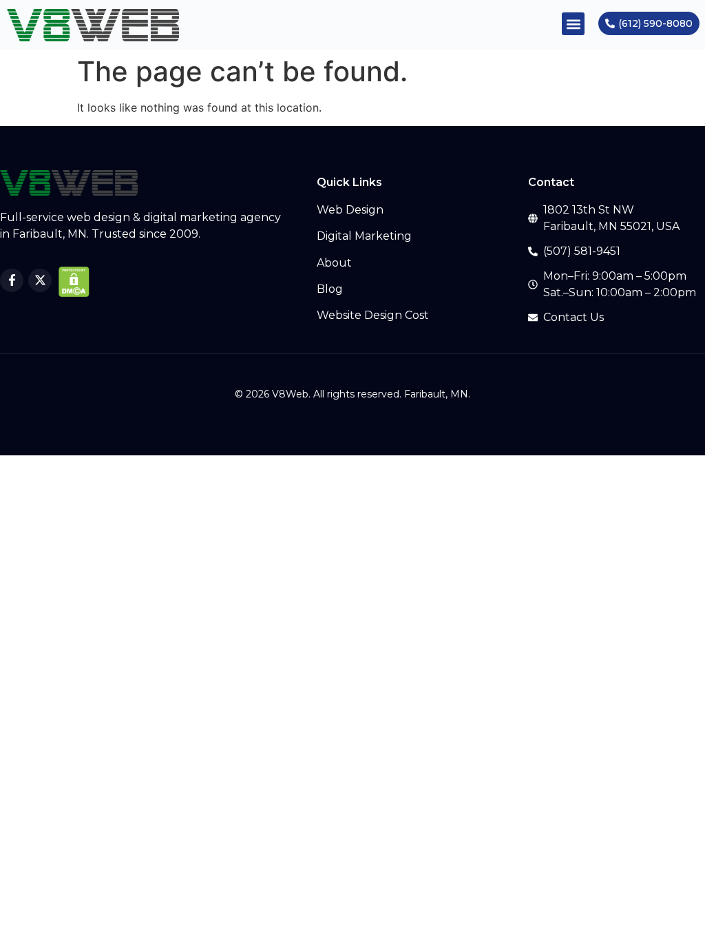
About (334, 262)
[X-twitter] (40, 280)
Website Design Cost (373, 315)
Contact (551, 182)
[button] (573, 23)
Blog (330, 289)
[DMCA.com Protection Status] (74, 293)
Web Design (350, 209)
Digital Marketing (364, 235)
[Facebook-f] (11, 280)
